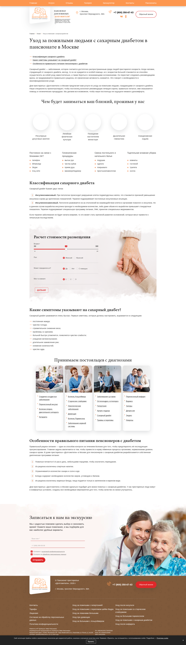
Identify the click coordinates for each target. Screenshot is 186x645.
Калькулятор (108, 3)
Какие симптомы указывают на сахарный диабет (54, 60)
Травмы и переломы (105, 420)
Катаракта (43, 417)
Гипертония (101, 406)
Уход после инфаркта (125, 624)
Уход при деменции (81, 617)
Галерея (88, 3)
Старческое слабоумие (77, 401)
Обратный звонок (146, 14)
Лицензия (33, 613)
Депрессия (130, 411)
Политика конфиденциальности (43, 624)
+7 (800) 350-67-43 (123, 12)
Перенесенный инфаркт (135, 397)
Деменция (72, 414)
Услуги (51, 3)
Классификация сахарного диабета (48, 57)
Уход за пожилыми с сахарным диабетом (133, 620)
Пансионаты (151, 3)
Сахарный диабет (104, 415)
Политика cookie (162, 638)
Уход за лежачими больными (85, 613)
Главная (33, 3)
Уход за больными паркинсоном (129, 616)
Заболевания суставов (106, 397)
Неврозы (129, 420)
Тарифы (33, 609)
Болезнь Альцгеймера (77, 397)
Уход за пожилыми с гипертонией (87, 605)
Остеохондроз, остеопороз (107, 401)
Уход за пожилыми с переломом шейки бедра (92, 609)
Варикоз (129, 401)
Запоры (129, 406)
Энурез (129, 415)
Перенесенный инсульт (48, 404)
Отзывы (69, 3)
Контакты (130, 3)
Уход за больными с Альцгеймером (88, 621)
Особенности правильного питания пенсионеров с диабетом (60, 64)
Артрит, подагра (103, 411)
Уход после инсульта (124, 605)
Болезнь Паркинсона (76, 419)
